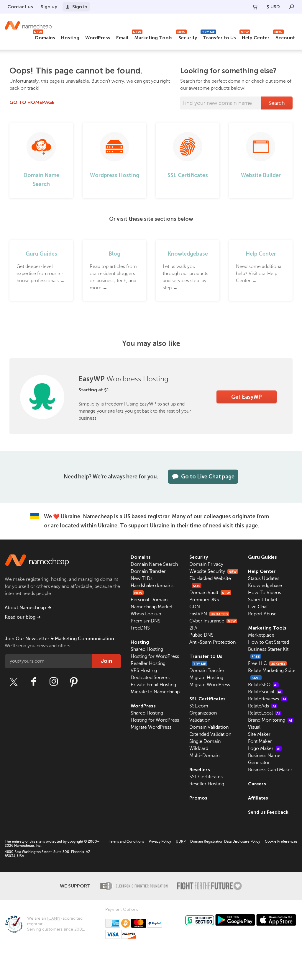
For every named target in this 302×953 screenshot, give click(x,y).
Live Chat (258, 606)
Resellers (199, 769)
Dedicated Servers (150, 677)
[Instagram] (54, 682)
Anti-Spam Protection (212, 642)
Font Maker (260, 741)
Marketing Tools (153, 36)
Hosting (70, 37)
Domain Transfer (148, 571)
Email (122, 37)
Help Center (255, 36)
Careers (257, 784)
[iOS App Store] (276, 920)
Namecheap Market (152, 606)
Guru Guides (262, 557)
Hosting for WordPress (155, 656)
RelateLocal (264, 713)
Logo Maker (264, 748)
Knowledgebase (265, 585)
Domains (44, 36)
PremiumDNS (145, 621)
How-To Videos (264, 592)
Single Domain (205, 741)
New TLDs (141, 578)
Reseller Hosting (148, 663)
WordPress (97, 37)
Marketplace (261, 635)
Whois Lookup (146, 614)
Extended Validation (210, 734)
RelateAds (262, 706)
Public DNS (201, 635)
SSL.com (198, 706)
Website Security (213, 571)
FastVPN (208, 614)
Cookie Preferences (281, 841)
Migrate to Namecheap (155, 691)
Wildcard (198, 748)
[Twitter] (13, 682)
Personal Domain (149, 599)
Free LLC (266, 663)
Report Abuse (262, 614)
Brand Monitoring (270, 720)
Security (187, 36)
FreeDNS (140, 628)
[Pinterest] (74, 682)
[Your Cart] (254, 6)
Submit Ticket (262, 599)
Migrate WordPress (151, 727)
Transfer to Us (219, 36)
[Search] (291, 6)
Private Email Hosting (153, 684)
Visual (254, 727)
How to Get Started (268, 642)
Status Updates (263, 578)
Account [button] (284, 36)
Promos (198, 798)
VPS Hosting (144, 670)
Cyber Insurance (212, 621)
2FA (193, 628)
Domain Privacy (206, 564)
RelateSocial (264, 691)
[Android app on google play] (235, 920)
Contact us (20, 6)
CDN (194, 606)
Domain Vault (209, 592)
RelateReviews (267, 699)
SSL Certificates (207, 699)
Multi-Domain (204, 755)
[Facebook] (33, 682)
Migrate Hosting (206, 677)
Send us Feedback (268, 812)
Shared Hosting (147, 649)
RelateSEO (263, 684)
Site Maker (259, 734)
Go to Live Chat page (207, 476)
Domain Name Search (154, 564)
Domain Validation (209, 727)
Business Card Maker (270, 769)
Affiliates (258, 798)
